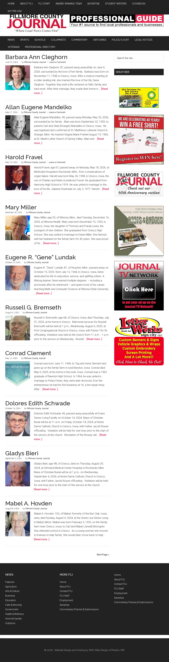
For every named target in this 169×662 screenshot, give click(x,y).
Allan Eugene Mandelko (38, 107)
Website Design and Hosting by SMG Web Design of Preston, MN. (89, 650)
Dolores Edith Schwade (37, 403)
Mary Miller (21, 207)
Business (10, 595)
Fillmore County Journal (36, 23)
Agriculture (11, 586)
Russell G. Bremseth (33, 307)
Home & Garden (13, 618)
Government (11, 609)
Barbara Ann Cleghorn (36, 56)
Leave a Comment (57, 62)
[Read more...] (51, 243)
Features (9, 582)
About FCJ (65, 586)
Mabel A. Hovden (28, 503)
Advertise (64, 605)
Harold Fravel (24, 157)
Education (10, 600)
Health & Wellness (14, 614)
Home (63, 582)
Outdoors (10, 623)
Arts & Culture (12, 591)
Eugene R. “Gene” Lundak (40, 257)
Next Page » (103, 554)
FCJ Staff (64, 595)
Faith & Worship (13, 605)
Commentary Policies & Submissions (79, 609)
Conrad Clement (28, 353)
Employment (66, 600)
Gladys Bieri (21, 453)
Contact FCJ (66, 591)
